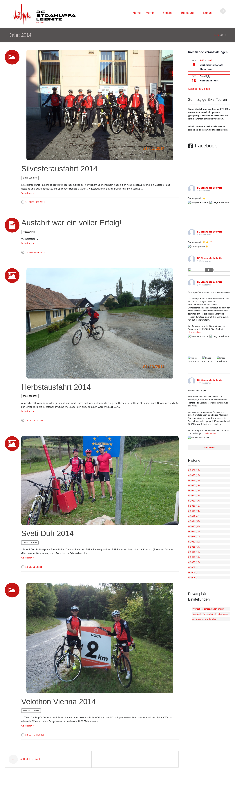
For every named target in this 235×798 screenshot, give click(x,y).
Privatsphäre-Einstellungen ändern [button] (208, 608)
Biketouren (188, 12)
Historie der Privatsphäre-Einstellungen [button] (210, 614)
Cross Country (30, 178)
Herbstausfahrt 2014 (56, 387)
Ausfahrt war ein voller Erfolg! (71, 222)
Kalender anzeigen (199, 88)
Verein (150, 12)
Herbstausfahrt (209, 80)
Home (137, 12)
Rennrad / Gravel (31, 710)
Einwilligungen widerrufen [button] (204, 618)
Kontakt (208, 12)
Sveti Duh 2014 (47, 533)
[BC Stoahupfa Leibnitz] (43, 15)
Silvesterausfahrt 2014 (59, 168)
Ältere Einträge (26, 759)
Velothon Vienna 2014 (58, 701)
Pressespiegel (29, 232)
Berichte (167, 12)
